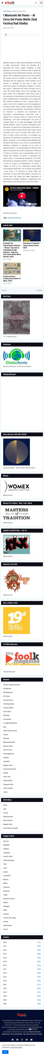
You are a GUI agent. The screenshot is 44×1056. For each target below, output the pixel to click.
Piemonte (6, 891)
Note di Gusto (7, 750)
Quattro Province (9, 899)
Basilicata (6, 845)
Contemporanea (8, 704)
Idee (4, 727)
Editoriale (6, 715)
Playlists (6, 757)
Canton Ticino (7, 856)
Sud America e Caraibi (10, 828)
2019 (22, 977)
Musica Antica (8, 746)
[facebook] (12, 1040)
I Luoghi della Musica (10, 723)
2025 (22, 1000)
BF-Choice (6, 696)
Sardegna (6, 906)
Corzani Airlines (8, 708)
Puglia (5, 895)
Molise (5, 883)
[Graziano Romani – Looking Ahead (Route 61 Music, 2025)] (12, 268)
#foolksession (7, 692)
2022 (22, 988)
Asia (4, 809)
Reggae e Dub (7, 765)
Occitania (6, 887)
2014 (22, 958)
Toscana (6, 914)
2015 (22, 961)
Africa (5, 805)
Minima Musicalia (9, 742)
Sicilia (5, 910)
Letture (5, 734)
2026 (22, 1004)
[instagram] (22, 1040)
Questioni (6, 761)
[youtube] (31, 1040)
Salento (5, 902)
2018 (22, 973)
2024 (22, 996)
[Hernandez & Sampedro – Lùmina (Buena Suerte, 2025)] (32, 235)
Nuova (4, 290)
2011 (22, 946)
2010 (22, 942)
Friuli (4, 864)
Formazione (7, 719)
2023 (22, 992)
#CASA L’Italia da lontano (11, 685)
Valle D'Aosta (7, 925)
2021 (22, 984)
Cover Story (7, 711)
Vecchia (39, 290)
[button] (2, 3)
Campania (6, 853)
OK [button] (5, 1052)
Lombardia (6, 875)
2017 (22, 969)
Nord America (7, 820)
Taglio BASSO (7, 780)
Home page (7, 11)
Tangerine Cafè (8, 784)
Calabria (6, 849)
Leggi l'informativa (16, 1047)
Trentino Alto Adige (9, 918)
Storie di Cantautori (9, 769)
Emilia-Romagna (8, 860)
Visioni (5, 792)
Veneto (5, 929)
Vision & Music (8, 788)
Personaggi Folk (8, 754)
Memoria (6, 738)
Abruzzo (6, 841)
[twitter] (27, 1040)
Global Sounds (8, 816)
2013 (22, 954)
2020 (22, 981)
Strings (5, 773)
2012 (22, 950)
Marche (5, 879)
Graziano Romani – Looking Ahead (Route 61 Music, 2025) (12, 278)
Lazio (5, 868)
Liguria (5, 872)
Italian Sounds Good (19, 11)
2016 (22, 965)
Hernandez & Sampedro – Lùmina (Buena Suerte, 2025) (32, 245)
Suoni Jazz (6, 777)
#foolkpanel (7, 688)
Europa (5, 813)
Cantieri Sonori (8, 700)
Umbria (5, 921)
